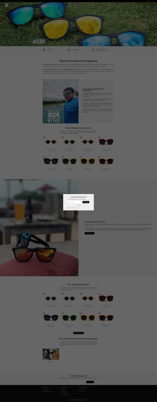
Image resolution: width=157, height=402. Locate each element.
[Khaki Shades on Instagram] (79, 205)
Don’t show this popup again (74, 207)
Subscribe (86, 202)
